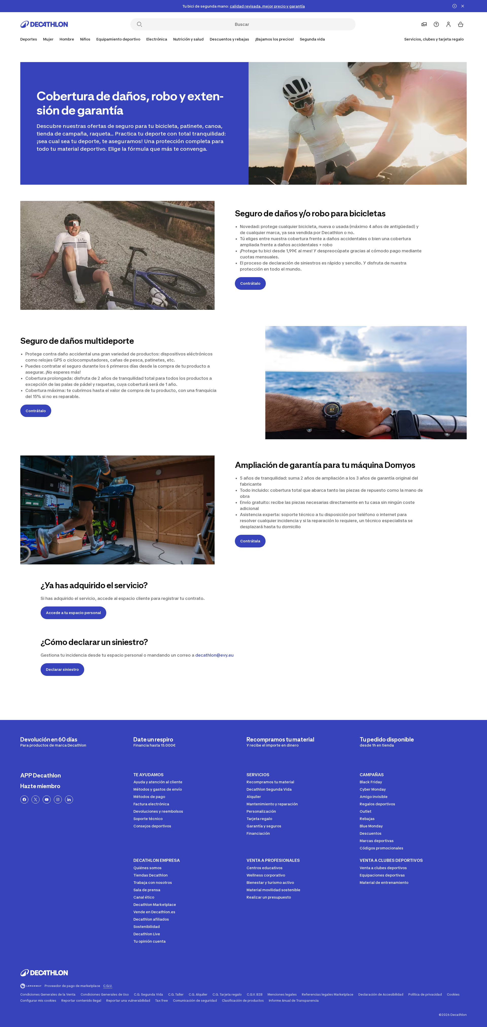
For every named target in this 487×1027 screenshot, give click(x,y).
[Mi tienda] (424, 24)
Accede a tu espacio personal (73, 613)
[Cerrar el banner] (463, 6)
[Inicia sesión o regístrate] (448, 24)
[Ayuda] (436, 24)
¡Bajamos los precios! (274, 39)
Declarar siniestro (62, 669)
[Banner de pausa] (454, 6)
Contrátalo (250, 283)
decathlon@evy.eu (214, 655)
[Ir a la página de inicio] (44, 24)
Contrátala (250, 541)
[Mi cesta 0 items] (461, 24)
